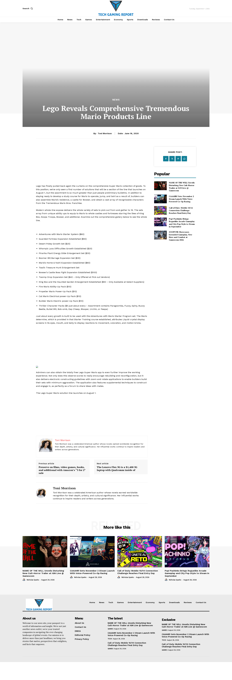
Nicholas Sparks (33, 580)
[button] (28, 8)
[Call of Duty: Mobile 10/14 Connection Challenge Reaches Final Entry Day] (160, 210)
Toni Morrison (105, 133)
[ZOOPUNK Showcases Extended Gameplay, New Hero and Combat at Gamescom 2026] (160, 235)
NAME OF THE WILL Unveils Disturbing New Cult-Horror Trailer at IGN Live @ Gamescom (182, 186)
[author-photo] (24, 579)
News (116, 100)
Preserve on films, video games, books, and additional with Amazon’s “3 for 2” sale (62, 470)
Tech (110, 639)
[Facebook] (165, 158)
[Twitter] (172, 158)
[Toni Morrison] (42, 493)
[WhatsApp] (184, 158)
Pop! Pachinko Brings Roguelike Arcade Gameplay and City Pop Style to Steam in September (182, 223)
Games (110, 629)
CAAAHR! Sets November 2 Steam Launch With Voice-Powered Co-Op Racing (181, 199)
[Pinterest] (178, 158)
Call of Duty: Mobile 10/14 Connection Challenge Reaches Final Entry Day (181, 210)
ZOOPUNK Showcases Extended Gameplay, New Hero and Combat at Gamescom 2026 (180, 236)
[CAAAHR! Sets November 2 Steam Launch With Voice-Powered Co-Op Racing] (160, 199)
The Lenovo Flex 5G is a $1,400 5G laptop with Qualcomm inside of (117, 468)
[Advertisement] (92, 165)
